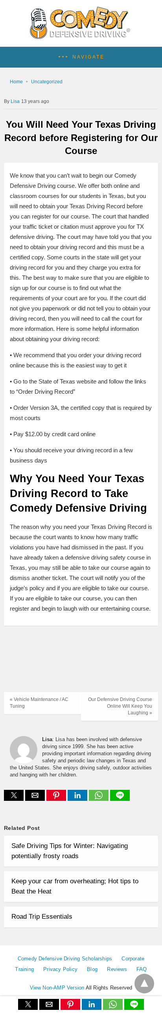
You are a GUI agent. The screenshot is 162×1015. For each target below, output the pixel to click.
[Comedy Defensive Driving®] (81, 36)
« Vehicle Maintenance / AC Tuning (39, 703)
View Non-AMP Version (57, 988)
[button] (81, 57)
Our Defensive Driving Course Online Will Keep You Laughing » (120, 706)
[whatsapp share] (99, 798)
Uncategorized (47, 81)
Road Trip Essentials (41, 916)
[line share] (120, 798)
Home (16, 81)
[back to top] (144, 983)
